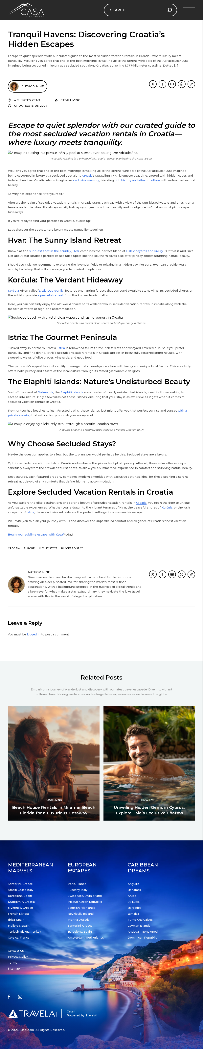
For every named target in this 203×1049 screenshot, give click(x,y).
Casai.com (26, 1030)
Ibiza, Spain (16, 919)
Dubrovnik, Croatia (21, 902)
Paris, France (77, 884)
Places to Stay (72, 548)
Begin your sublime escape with (35, 534)
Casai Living (70, 100)
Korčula (13, 290)
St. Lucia (134, 902)
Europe (29, 548)
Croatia (87, 175)
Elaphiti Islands (71, 392)
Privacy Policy (18, 956)
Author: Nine (33, 86)
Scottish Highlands (81, 908)
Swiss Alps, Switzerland (85, 896)
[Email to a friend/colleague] (172, 84)
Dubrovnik (45, 392)
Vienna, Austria (78, 919)
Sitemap (14, 968)
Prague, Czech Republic (85, 902)
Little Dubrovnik (51, 290)
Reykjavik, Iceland (81, 914)
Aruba (132, 896)
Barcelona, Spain (20, 896)
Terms (12, 962)
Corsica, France (19, 937)
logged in (33, 634)
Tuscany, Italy (77, 890)
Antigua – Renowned (143, 931)
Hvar (76, 251)
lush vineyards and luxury (144, 251)
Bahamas (134, 890)
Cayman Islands (139, 925)
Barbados (134, 908)
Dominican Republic (142, 937)
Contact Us (16, 950)
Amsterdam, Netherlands (86, 937)
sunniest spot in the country (50, 251)
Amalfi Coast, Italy (20, 890)
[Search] (169, 10)
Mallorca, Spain (19, 925)
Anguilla (133, 884)
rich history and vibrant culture (137, 180)
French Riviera (18, 914)
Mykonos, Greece (20, 908)
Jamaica (133, 914)
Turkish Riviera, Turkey (24, 931)
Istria (61, 348)
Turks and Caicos (140, 919)
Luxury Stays (48, 548)
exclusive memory (86, 180)
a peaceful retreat (51, 295)
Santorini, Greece (20, 884)
